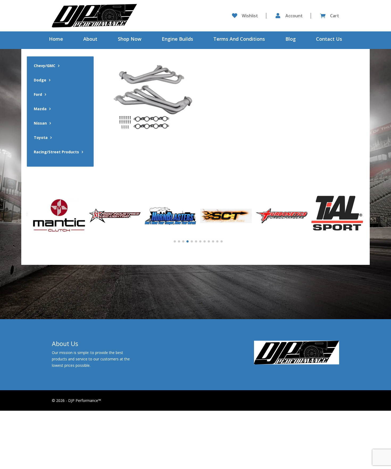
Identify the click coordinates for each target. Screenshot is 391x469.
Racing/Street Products (56, 152)
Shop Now (130, 39)
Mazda (40, 109)
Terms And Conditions (239, 39)
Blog (290, 39)
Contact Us (329, 39)
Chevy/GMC (44, 66)
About (90, 39)
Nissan (40, 123)
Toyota (41, 138)
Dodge (40, 80)
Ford (38, 95)
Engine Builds (177, 39)
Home (56, 39)
